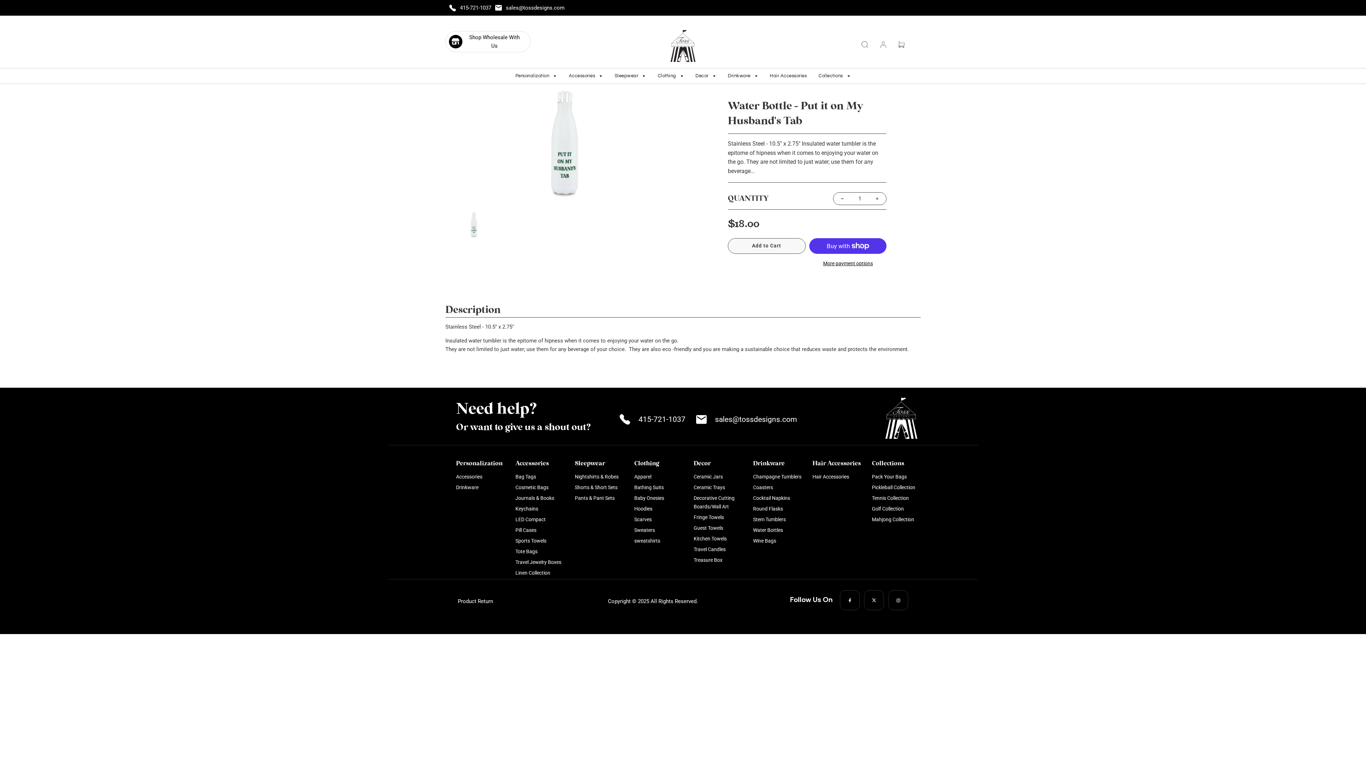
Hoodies (643, 509)
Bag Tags (525, 477)
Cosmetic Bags (532, 487)
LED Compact (530, 519)
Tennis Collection (890, 498)
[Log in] (883, 44)
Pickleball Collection (893, 487)
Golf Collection (888, 509)
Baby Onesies (649, 498)
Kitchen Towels (710, 539)
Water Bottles (768, 530)
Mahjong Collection (893, 519)
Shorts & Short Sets (596, 487)
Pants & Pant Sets (595, 498)
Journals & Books (534, 498)
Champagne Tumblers (777, 477)
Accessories (469, 477)
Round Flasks (768, 509)
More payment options (848, 263)
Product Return (475, 601)
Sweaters (644, 530)
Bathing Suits (649, 487)
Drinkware (467, 487)
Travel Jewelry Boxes (538, 562)
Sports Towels (530, 541)
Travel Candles (710, 549)
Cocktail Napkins (771, 498)
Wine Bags (764, 541)
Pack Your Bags (889, 477)
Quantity (748, 199)
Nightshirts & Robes (597, 477)
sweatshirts (647, 541)
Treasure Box (708, 560)
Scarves (643, 519)
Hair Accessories (788, 75)
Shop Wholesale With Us (494, 41)
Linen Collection (532, 573)
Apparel (642, 477)
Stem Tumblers (769, 519)
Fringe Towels (709, 517)
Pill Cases (525, 530)
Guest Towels (708, 528)
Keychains (526, 509)
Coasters (763, 487)
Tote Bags (526, 551)
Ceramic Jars (708, 477)
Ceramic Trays (709, 487)
